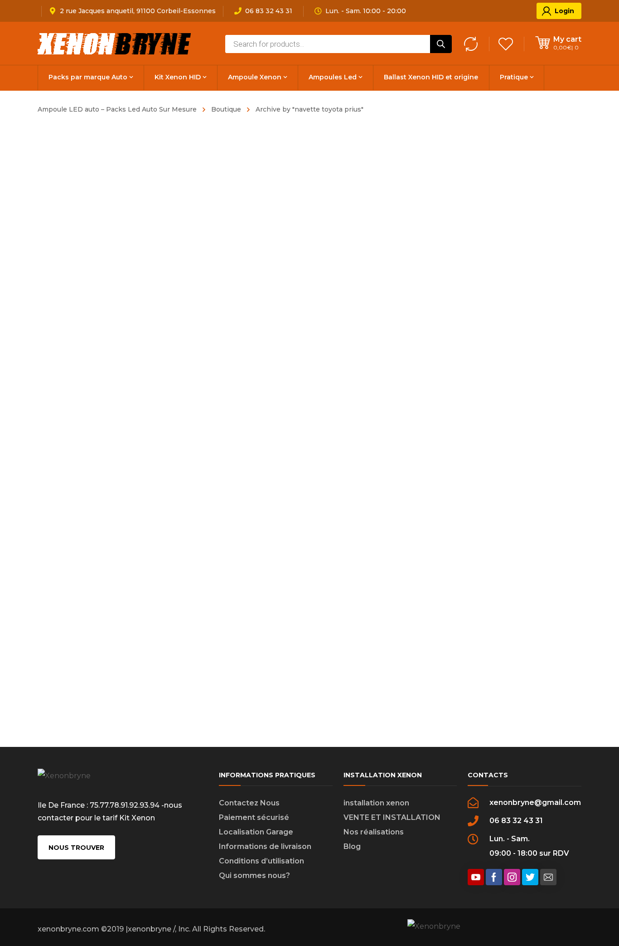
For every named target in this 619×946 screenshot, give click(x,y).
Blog (352, 846)
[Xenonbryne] (115, 43)
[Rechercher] (441, 44)
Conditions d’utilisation (261, 861)
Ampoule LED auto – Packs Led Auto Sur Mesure (117, 109)
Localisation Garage (256, 832)
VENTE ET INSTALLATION (391, 817)
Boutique (226, 109)
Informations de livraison (265, 846)
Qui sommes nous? (254, 875)
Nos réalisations (373, 832)
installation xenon (376, 803)
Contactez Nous (249, 803)
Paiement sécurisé (254, 817)
